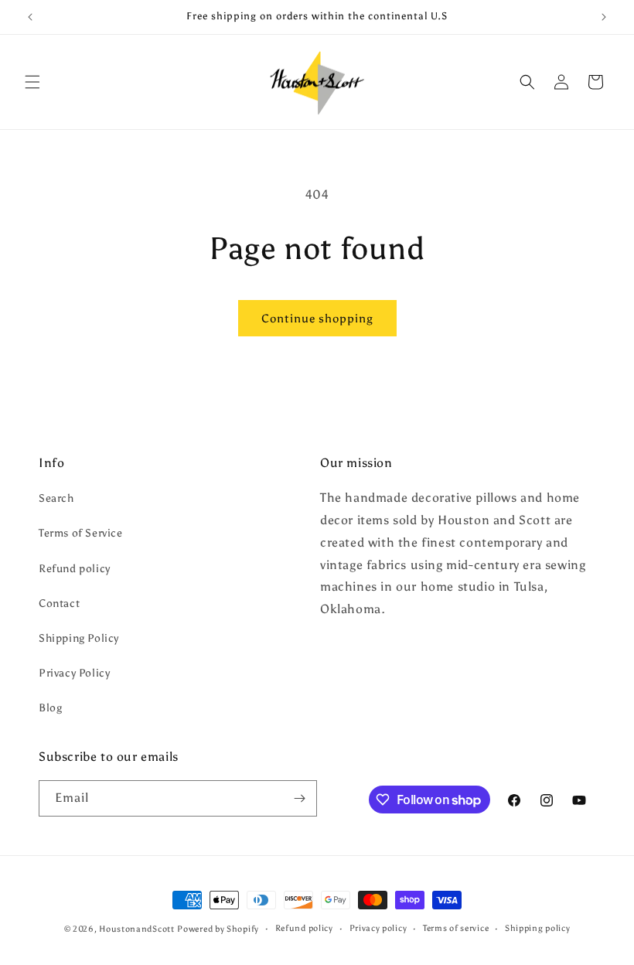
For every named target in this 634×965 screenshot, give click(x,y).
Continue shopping (317, 319)
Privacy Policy (74, 673)
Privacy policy (378, 928)
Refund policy (75, 568)
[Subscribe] (299, 798)
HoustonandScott (137, 929)
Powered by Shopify (218, 929)
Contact (59, 603)
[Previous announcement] (30, 17)
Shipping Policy (79, 638)
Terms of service (456, 928)
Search (56, 498)
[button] (32, 82)
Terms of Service (81, 533)
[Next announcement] (604, 17)
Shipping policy (538, 928)
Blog (50, 707)
